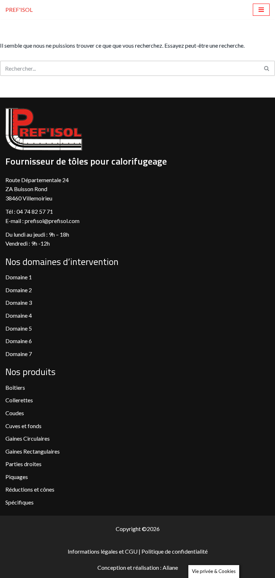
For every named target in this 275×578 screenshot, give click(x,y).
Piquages (16, 476)
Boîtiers (15, 387)
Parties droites (23, 463)
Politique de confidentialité (174, 551)
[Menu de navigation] (261, 10)
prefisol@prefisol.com (53, 220)
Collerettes (19, 400)
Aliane (170, 567)
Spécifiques (19, 502)
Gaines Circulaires (27, 438)
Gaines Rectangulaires (32, 451)
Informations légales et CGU (103, 551)
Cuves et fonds (23, 425)
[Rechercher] (267, 68)
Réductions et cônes (29, 489)
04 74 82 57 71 (34, 211)
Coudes (14, 412)
